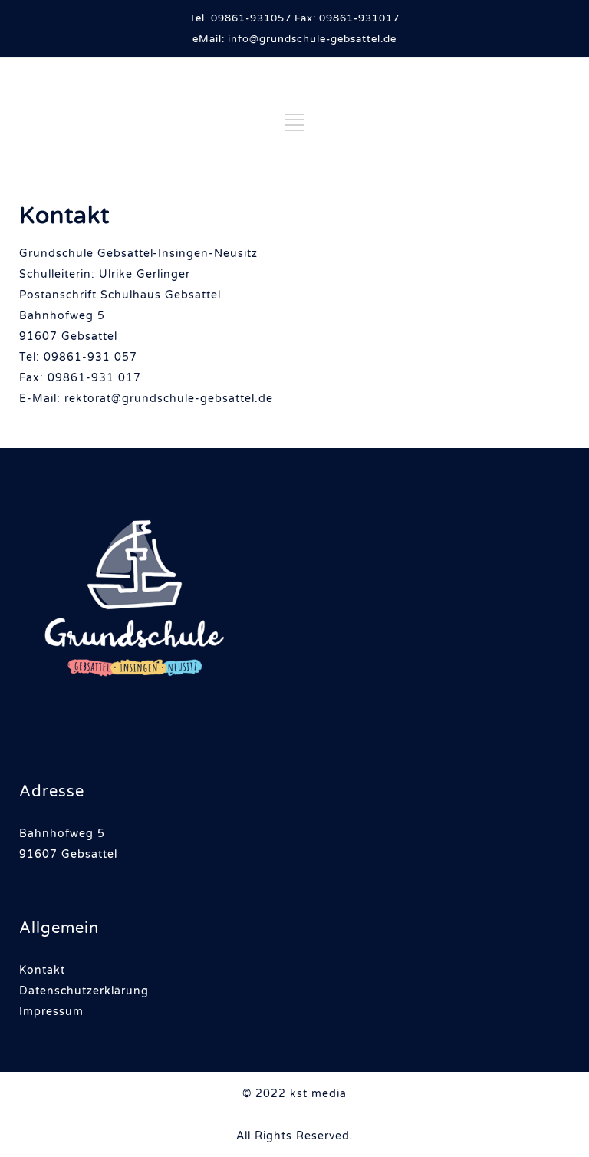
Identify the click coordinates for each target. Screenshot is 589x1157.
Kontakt (42, 970)
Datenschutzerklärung (84, 990)
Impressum (51, 1011)
